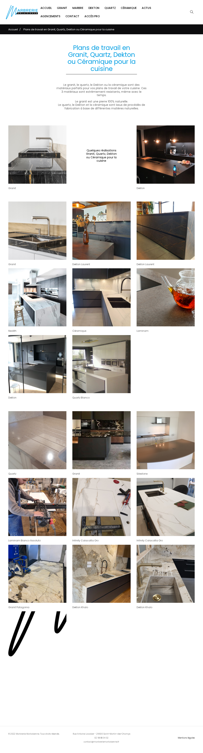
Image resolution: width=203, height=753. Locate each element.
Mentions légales (186, 737)
